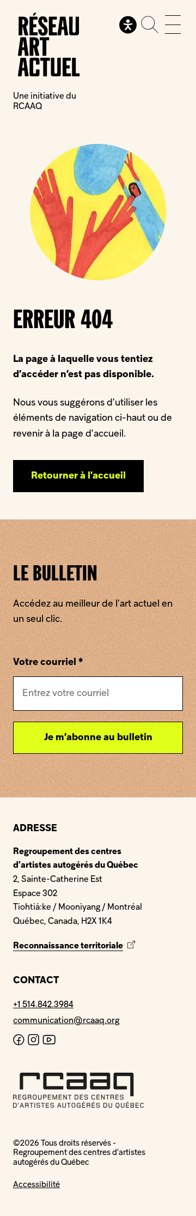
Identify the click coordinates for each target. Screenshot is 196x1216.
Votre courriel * (48, 662)
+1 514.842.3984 (43, 1005)
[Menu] (173, 24)
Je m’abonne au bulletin (98, 737)
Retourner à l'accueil (78, 476)
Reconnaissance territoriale (75, 946)
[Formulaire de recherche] (149, 24)
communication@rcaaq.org (66, 1021)
